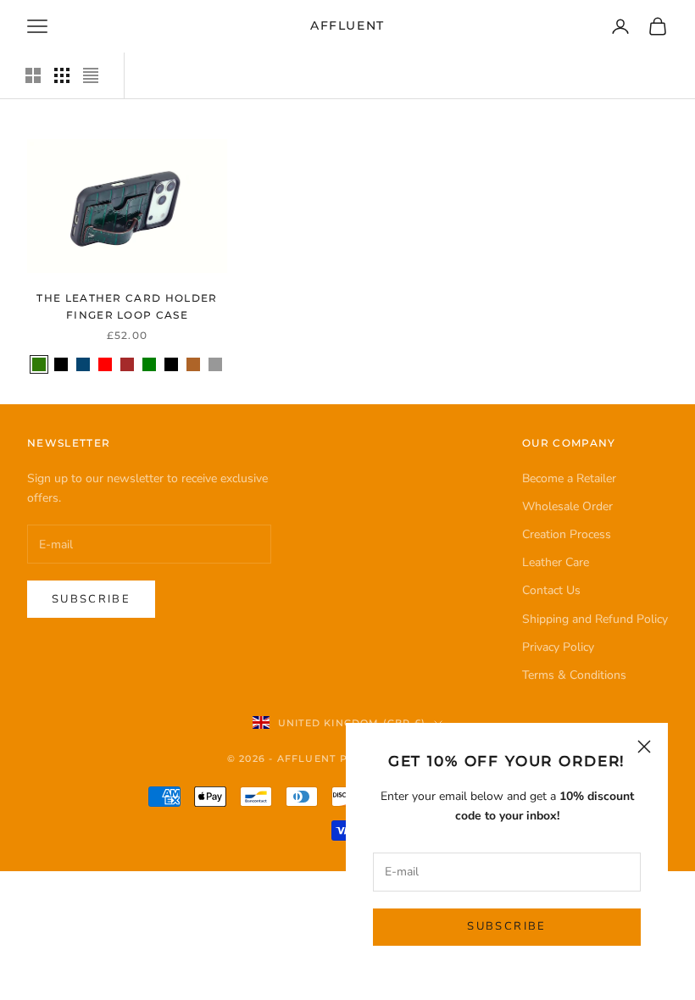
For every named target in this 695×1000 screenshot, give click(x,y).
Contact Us (551, 590)
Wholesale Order (567, 506)
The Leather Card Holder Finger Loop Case (126, 306)
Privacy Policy (558, 647)
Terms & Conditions (574, 675)
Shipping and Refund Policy (595, 619)
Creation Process (566, 534)
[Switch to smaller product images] (62, 75)
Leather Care (555, 562)
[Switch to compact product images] (90, 75)
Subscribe (506, 926)
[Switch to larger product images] (33, 75)
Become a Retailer (569, 478)
